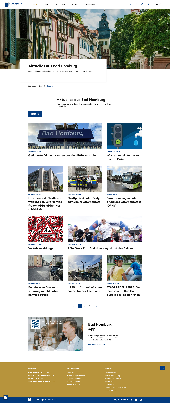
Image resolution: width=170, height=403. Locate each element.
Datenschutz (109, 384)
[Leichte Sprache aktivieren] (142, 4)
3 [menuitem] (89, 306)
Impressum (109, 381)
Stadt (35, 4)
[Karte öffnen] (136, 4)
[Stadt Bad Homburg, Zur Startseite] (13, 4)
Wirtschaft (60, 4)
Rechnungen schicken (113, 379)
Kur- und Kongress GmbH (39, 376)
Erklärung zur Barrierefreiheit (115, 387)
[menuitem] (73, 306)
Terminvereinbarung (112, 376)
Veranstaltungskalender (76, 376)
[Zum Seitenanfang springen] (162, 368)
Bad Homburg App (95, 344)
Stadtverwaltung (36, 373)
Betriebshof (33, 379)
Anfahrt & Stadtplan (74, 384)
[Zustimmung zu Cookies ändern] (6, 397)
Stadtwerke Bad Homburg (39, 381)
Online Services (90, 4)
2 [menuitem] (85, 306)
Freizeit (74, 4)
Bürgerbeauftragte (74, 379)
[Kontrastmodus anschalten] (148, 4)
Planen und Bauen (73, 381)
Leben (46, 4)
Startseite (32, 86)
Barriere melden (111, 390)
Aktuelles (70, 373)
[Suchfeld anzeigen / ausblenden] (130, 4)
